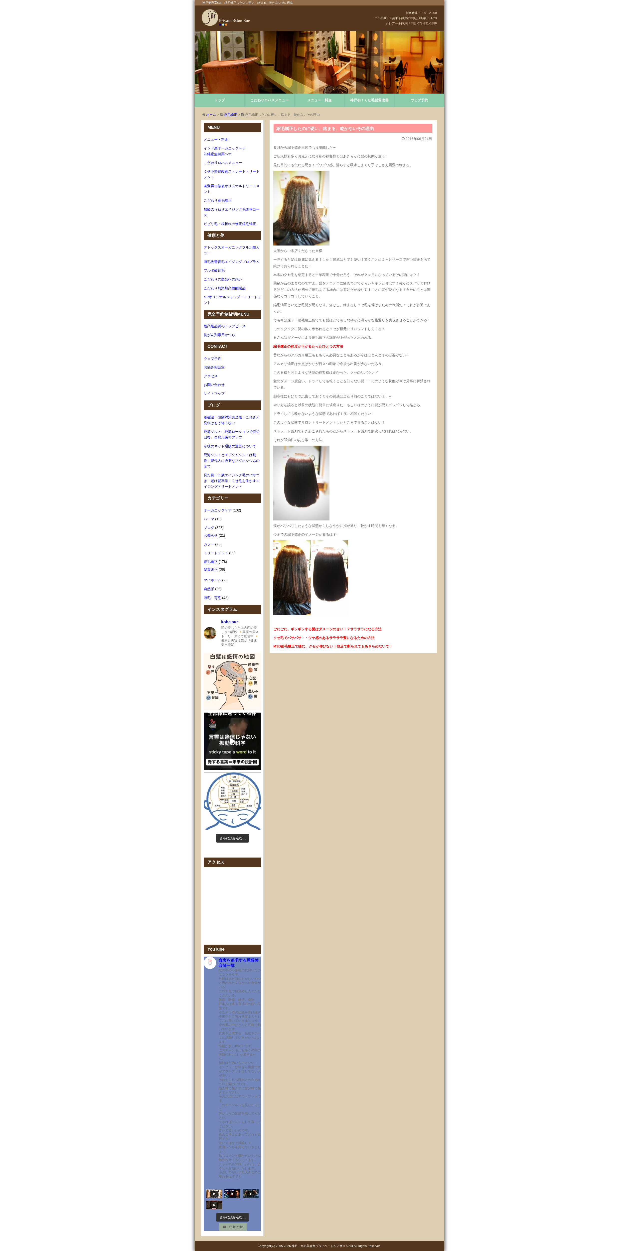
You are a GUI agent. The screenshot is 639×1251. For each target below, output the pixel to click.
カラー (209, 544)
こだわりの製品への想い (223, 279)
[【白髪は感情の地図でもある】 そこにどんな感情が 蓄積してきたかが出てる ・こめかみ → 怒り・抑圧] (232, 681)
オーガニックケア (218, 510)
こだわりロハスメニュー (269, 100)
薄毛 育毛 (212, 598)
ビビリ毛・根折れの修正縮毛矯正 (230, 224)
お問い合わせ (214, 385)
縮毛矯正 (230, 115)
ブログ (209, 528)
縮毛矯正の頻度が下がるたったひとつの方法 (308, 346)
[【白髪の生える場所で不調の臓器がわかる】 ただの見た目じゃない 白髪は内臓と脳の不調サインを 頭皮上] (232, 801)
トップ (219, 100)
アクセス (211, 376)
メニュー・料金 (319, 100)
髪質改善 (211, 569)
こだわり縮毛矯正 (218, 200)
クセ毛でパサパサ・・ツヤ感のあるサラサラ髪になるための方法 (324, 638)
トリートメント (216, 553)
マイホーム (212, 580)
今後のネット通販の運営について (230, 446)
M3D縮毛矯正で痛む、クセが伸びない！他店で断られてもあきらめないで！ (333, 646)
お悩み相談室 (214, 367)
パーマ (209, 519)
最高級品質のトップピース (225, 326)
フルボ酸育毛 (214, 270)
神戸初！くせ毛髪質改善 (369, 100)
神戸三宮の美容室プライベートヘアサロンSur (322, 1246)
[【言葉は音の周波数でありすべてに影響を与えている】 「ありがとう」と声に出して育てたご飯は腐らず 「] (232, 741)
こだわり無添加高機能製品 (225, 288)
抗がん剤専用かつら (219, 335)
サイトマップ (214, 393)
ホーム (211, 115)
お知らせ (211, 535)
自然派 (209, 589)
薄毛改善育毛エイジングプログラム (232, 262)
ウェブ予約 (419, 100)
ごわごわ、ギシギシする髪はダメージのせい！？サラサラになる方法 (327, 629)
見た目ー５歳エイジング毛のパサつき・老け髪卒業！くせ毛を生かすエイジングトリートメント (232, 481)
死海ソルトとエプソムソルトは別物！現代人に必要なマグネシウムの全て (232, 460)
